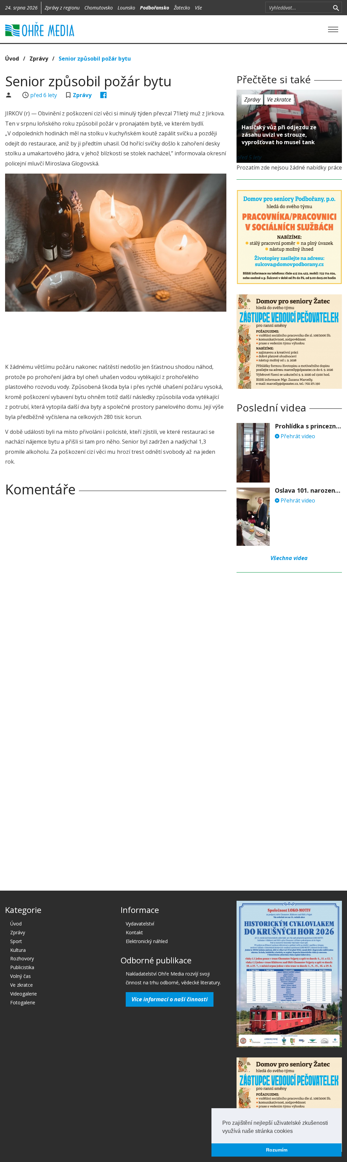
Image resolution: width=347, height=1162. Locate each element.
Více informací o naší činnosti (169, 999)
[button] (295, 1132)
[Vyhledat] (336, 7)
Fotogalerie (22, 1002)
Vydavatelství (140, 923)
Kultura (18, 950)
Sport (16, 941)
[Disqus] (115, 596)
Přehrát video (297, 436)
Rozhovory (22, 958)
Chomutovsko (98, 7)
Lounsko (126, 7)
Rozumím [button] (276, 1150)
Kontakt (134, 932)
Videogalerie (23, 993)
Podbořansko (154, 7)
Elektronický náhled (147, 941)
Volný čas (20, 976)
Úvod (12, 58)
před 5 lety (249, 157)
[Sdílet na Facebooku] (103, 95)
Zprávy (38, 58)
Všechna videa (289, 558)
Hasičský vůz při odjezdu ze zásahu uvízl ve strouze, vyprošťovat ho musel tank (279, 135)
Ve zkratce (279, 99)
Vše (198, 7)
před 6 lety (43, 95)
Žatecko (182, 7)
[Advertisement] (128, 335)
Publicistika (22, 967)
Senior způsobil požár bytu (95, 58)
